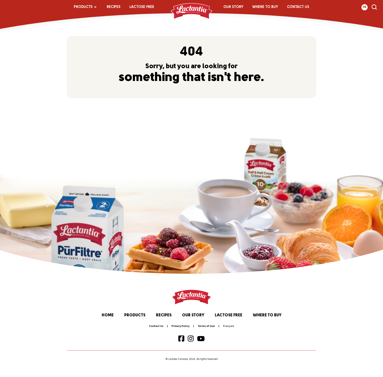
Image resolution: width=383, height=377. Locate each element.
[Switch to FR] (228, 326)
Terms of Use (206, 326)
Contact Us (298, 7)
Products (83, 7)
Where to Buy (265, 7)
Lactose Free (141, 7)
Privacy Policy (181, 326)
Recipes (113, 7)
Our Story (233, 7)
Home (108, 315)
